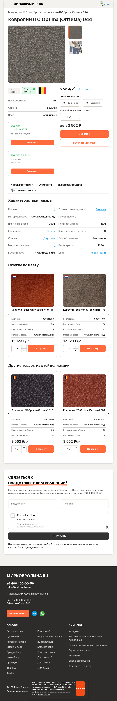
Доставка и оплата (23, 190)
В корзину (84, 133)
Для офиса (43, 662)
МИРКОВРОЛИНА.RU (28, 3)
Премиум (12, 662)
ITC (25, 12)
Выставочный (45, 641)
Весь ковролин (15, 631)
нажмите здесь (44, 694)
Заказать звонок (18, 613)
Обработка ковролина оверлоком (88, 645)
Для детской (44, 657)
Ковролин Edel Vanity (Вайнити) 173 (84, 309)
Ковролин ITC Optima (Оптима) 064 (84, 410)
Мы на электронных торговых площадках (85, 638)
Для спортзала (46, 652)
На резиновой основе (49, 636)
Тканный (11, 667)
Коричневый (98, 252)
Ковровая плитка (16, 641)
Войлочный (43, 631)
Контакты (74, 655)
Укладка (74, 631)
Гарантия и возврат (80, 650)
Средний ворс (15, 652)
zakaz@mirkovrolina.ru (19, 587)
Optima (37, 12)
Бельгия (101, 209)
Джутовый (13, 636)
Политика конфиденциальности (23, 691)
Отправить (58, 536)
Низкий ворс (14, 657)
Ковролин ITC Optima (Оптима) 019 (32, 410)
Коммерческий (45, 646)
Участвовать (33, 143)
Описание (45, 184)
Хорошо (80, 688)
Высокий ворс (14, 646)
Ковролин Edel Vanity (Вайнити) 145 (32, 309)
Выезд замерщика (79, 660)
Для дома (43, 667)
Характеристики (22, 184)
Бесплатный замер (84, 142)
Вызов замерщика (69, 184)
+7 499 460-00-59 (20, 583)
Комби (10, 673)
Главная (12, 12)
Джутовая (49, 238)
